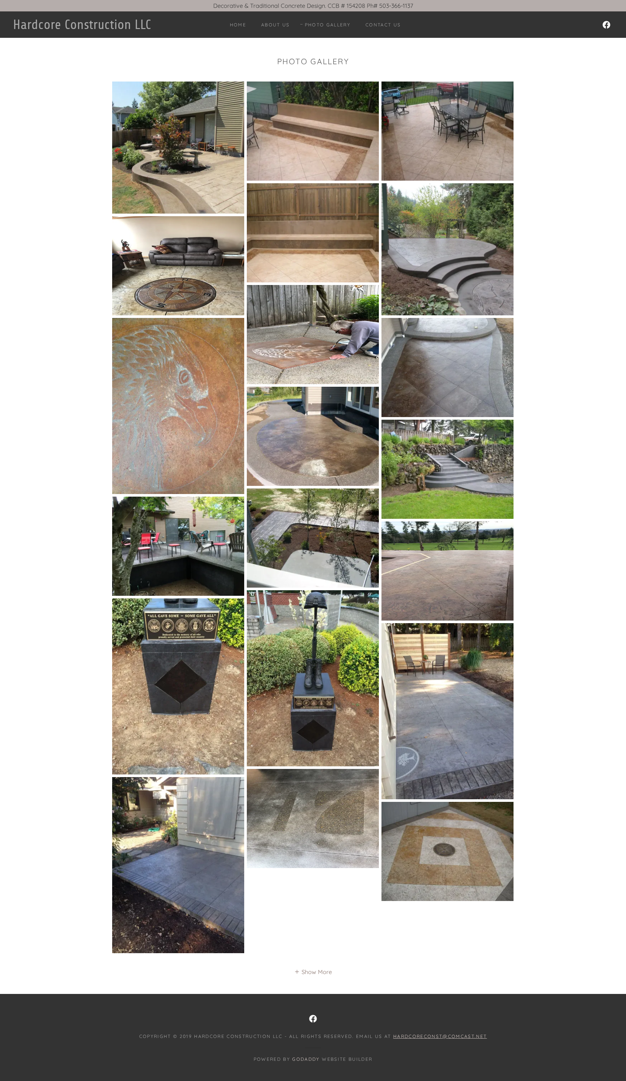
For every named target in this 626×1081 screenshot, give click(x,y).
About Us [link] (275, 25)
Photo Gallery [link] (327, 25)
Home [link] (238, 25)
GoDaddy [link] (306, 1059)
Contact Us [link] (383, 25)
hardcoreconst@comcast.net (440, 1036)
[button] (313, 972)
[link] (98, 27)
